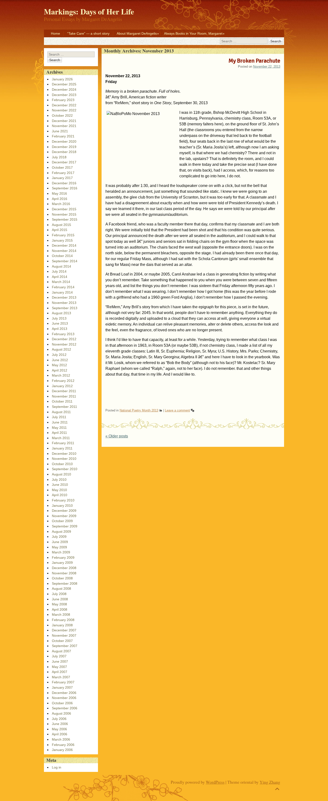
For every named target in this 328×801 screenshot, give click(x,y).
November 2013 (64, 303)
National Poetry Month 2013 (139, 410)
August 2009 (61, 531)
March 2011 (61, 438)
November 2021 (64, 126)
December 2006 (64, 693)
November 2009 (64, 516)
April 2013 (59, 329)
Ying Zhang (270, 782)
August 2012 (61, 349)
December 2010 (64, 453)
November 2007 (64, 635)
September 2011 (64, 407)
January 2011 (62, 448)
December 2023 (64, 95)
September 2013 (64, 308)
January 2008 (62, 625)
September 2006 (64, 708)
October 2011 (62, 401)
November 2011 (64, 396)
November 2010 (64, 459)
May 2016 (59, 193)
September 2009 (64, 526)
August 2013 (61, 313)
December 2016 (64, 183)
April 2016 (59, 199)
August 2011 (61, 412)
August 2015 (61, 225)
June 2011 (60, 422)
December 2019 (64, 147)
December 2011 (64, 391)
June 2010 (60, 485)
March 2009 (61, 552)
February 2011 (63, 443)
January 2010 (62, 505)
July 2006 (59, 719)
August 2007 (61, 651)
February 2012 (63, 381)
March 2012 (61, 375)
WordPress (215, 782)
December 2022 (64, 105)
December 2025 (64, 84)
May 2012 (59, 365)
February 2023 (63, 100)
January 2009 (62, 562)
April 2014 (59, 277)
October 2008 (62, 578)
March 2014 (61, 282)
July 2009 (59, 536)
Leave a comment (177, 410)
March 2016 (61, 204)
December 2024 (64, 89)
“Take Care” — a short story (88, 33)
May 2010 (59, 490)
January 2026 (62, 79)
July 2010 (59, 479)
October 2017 (62, 167)
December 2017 (64, 162)
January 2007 (62, 687)
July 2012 (59, 355)
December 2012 (64, 339)
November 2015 (64, 214)
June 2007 (60, 661)
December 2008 (64, 568)
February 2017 (63, 173)
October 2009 (62, 521)
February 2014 (63, 287)
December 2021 (64, 121)
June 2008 (60, 599)
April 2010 (59, 495)
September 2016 (64, 188)
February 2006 (63, 745)
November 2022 (64, 110)
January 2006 (62, 750)
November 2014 (64, 251)
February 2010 (63, 500)
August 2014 (61, 266)
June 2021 (60, 131)
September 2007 (64, 646)
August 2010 (61, 474)
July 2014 (59, 271)
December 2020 (64, 141)
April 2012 (59, 370)
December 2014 (64, 245)
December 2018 (64, 152)
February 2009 (63, 557)
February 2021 (63, 136)
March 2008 (61, 614)
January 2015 (62, 240)
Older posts (116, 436)
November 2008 (64, 573)
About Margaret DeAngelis (137, 33)
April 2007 (59, 672)
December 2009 (64, 511)
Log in (56, 767)
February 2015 (63, 235)
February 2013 (63, 334)
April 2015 (59, 230)
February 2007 (63, 682)
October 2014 (62, 256)
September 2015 (64, 219)
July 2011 (59, 417)
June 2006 (60, 724)
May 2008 (59, 604)
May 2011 (59, 427)
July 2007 (59, 656)
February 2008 (63, 620)
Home (55, 33)
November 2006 (64, 698)
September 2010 (64, 469)
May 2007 (59, 667)
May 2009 (59, 547)
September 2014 (64, 261)
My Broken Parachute (254, 60)
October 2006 (62, 703)
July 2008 (59, 594)
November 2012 (64, 344)
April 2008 (59, 609)
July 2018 (59, 157)
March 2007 (61, 677)
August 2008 (61, 588)
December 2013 (64, 297)
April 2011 (59, 433)
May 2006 (59, 729)
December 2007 (64, 630)
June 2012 (60, 360)
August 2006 (61, 713)
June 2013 (60, 323)
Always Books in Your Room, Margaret (193, 33)
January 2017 (62, 178)
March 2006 (61, 739)
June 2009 (60, 542)
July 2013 (59, 318)
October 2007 (62, 641)
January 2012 (62, 386)
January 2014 (62, 292)
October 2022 (62, 115)
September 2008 (64, 583)
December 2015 (64, 209)
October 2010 (62, 464)
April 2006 (59, 734)
